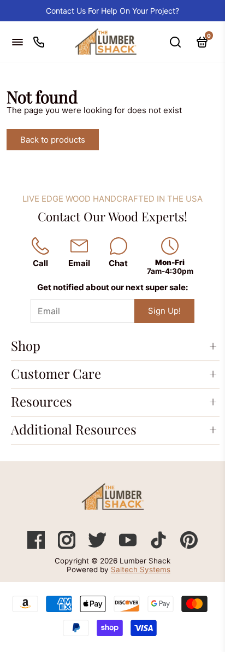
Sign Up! (164, 311)
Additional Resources (74, 429)
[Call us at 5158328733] (38, 42)
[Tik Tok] (159, 546)
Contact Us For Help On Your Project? (112, 10)
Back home (136, 139)
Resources (41, 401)
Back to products (52, 139)
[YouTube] (129, 546)
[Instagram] (68, 546)
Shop (25, 345)
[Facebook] (37, 546)
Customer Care (56, 373)
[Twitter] (98, 546)
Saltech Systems (140, 569)
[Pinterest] (189, 546)
